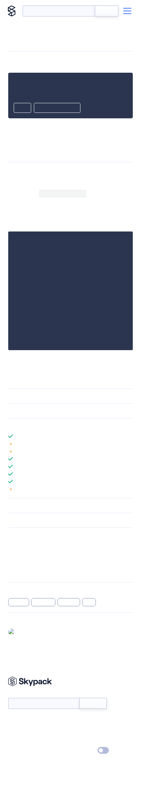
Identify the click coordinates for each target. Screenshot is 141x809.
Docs (13, 721)
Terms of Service (89, 741)
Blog (76, 731)
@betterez (29, 632)
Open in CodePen (57, 108)
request (18, 602)
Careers (16, 741)
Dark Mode (82, 750)
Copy (22, 108)
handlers (69, 602)
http (89, 602)
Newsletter (19, 694)
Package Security (26, 545)
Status (78, 721)
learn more (57, 426)
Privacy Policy (22, 751)
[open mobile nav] (127, 10)
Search (106, 11)
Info (128, 444)
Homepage (20, 554)
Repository (19, 572)
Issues (14, 563)
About (15, 731)
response (43, 602)
